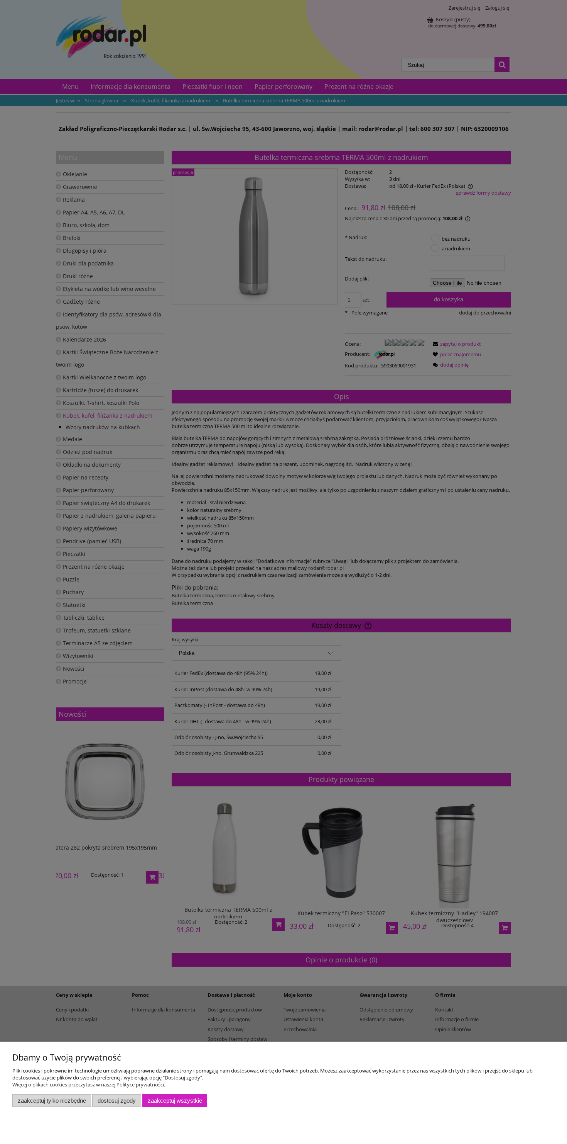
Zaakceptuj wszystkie (175, 1100)
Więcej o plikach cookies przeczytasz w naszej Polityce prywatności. (88, 1084)
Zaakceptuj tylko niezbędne (52, 1100)
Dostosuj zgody (117, 1100)
